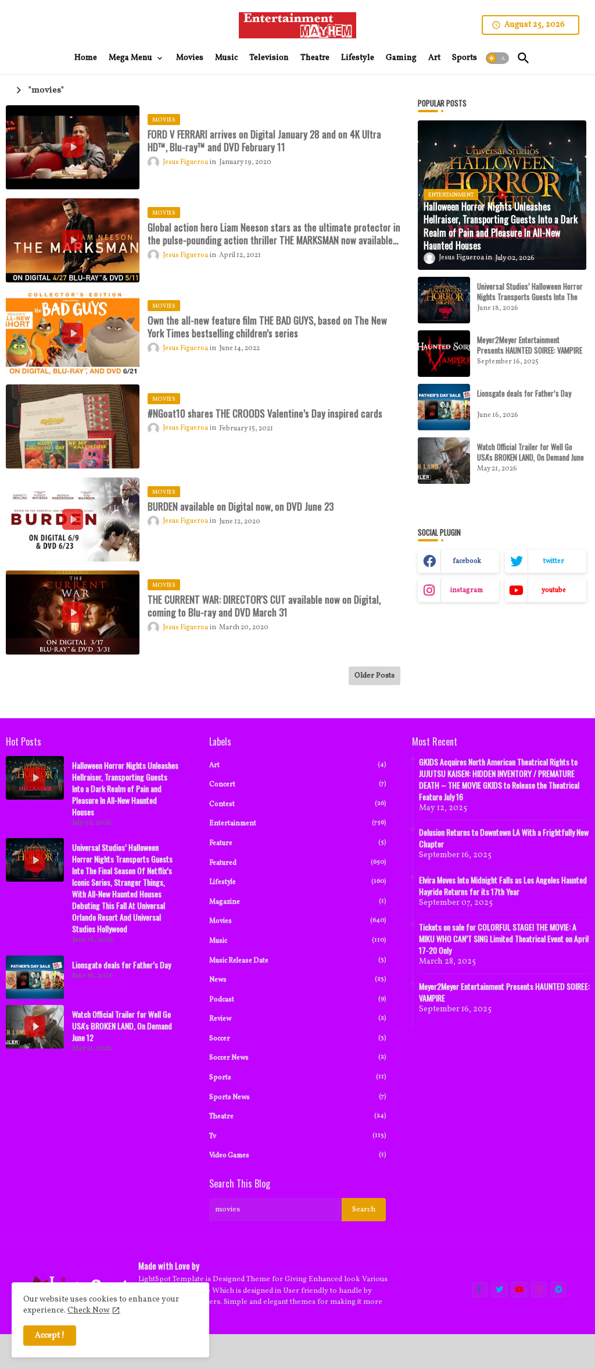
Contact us (502, 1351)
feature (297, 843)
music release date (297, 960)
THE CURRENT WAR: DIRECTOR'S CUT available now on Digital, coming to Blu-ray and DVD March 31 (264, 606)
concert (297, 784)
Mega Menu (130, 57)
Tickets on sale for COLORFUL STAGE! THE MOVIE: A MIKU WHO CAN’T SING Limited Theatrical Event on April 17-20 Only (504, 938)
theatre (297, 1116)
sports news (297, 1097)
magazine (297, 902)
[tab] (86, 58)
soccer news (297, 1058)
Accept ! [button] (49, 1335)
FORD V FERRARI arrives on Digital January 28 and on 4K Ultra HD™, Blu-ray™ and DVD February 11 (264, 141)
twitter (553, 561)
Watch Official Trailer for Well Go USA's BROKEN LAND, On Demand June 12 (530, 457)
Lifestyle (357, 57)
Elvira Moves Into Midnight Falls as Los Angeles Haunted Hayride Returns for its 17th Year (503, 885)
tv (297, 1136)
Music (226, 57)
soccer (297, 1038)
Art (434, 57)
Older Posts (374, 676)
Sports (464, 57)
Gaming (401, 57)
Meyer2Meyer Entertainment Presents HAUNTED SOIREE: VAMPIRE (529, 344)
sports (297, 1077)
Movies (189, 57)
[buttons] (480, 1289)
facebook (467, 561)
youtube (554, 590)
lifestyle (297, 882)
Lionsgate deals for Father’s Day (524, 393)
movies (297, 921)
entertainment (297, 823)
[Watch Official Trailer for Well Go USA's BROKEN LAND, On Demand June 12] (444, 460)
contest (297, 804)
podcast (297, 999)
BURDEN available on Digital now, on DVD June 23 (241, 506)
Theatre (314, 57)
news (297, 980)
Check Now (88, 1310)
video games (297, 1155)
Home (85, 57)
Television (269, 57)
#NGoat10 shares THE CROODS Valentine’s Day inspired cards (265, 413)
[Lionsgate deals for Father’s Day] (444, 407)
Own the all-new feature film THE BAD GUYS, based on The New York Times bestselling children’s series (267, 327)
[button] (497, 58)
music (297, 941)
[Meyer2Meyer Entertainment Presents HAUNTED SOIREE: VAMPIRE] (444, 353)
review (297, 1019)
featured (297, 863)
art (297, 765)
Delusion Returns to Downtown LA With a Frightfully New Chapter (504, 838)
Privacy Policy (554, 1351)
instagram (466, 590)
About (465, 1351)
